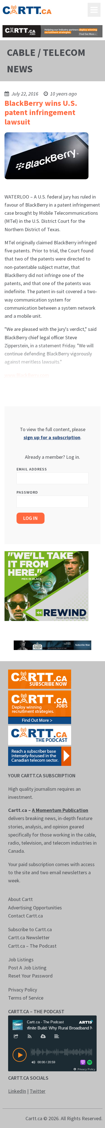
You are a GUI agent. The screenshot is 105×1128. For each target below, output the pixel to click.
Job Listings (21, 959)
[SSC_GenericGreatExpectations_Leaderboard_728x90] (52, 645)
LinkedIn (17, 1091)
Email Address (32, 469)
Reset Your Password (30, 975)
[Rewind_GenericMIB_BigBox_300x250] (46, 585)
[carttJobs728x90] (52, 31)
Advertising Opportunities (35, 907)
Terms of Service (25, 998)
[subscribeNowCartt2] (39, 678)
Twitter (37, 1091)
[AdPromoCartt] (39, 755)
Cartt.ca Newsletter (29, 937)
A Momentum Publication (60, 810)
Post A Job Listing (27, 967)
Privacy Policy (22, 989)
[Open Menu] (94, 10)
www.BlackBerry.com (26, 375)
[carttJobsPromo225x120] (39, 707)
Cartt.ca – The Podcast (32, 946)
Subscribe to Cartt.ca (30, 929)
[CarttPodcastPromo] (39, 735)
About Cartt (20, 899)
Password (27, 492)
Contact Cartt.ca (25, 915)
